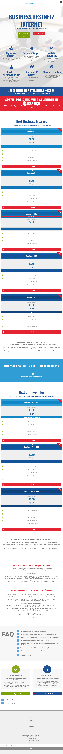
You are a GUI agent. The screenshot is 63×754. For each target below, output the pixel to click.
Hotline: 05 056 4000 (48, 694)
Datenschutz (31, 723)
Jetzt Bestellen (40, 33)
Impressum (31, 731)
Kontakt (31, 717)
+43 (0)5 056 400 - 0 (33, 740)
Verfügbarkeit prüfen (25, 34)
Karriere (32, 726)
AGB (31, 720)
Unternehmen (31, 729)
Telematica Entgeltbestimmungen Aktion (44, 581)
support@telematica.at (33, 742)
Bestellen (33, 166)
